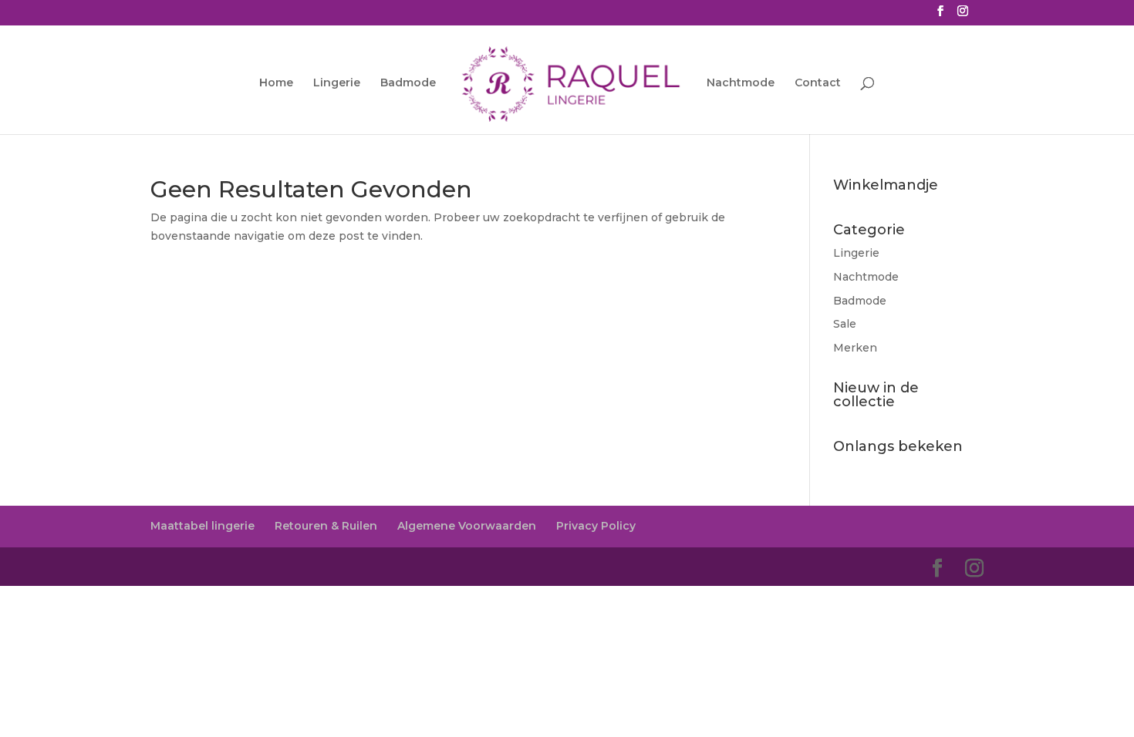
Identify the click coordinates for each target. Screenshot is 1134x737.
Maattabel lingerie (202, 526)
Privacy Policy (596, 526)
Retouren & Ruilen (326, 526)
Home (276, 83)
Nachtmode (741, 83)
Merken (855, 348)
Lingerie (336, 83)
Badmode (408, 83)
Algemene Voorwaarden (466, 526)
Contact (818, 83)
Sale (844, 324)
